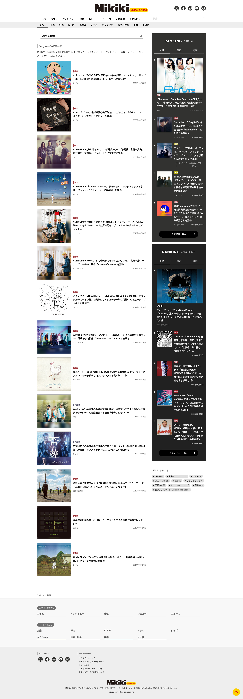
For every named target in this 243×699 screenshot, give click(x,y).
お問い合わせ (84, 665)
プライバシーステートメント (91, 669)
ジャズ (94, 24)
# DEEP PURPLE (160, 481)
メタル (83, 24)
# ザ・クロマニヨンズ (179, 485)
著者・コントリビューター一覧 (91, 661)
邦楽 (52, 24)
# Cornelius (196, 476)
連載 (82, 19)
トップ (42, 19)
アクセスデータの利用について (91, 672)
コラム (54, 19)
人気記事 (120, 19)
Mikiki (39, 595)
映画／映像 (123, 24)
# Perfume (158, 476)
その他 (145, 24)
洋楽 (61, 24)
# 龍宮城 (177, 481)
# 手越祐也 (198, 485)
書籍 (135, 24)
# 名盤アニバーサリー (176, 476)
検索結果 (48, 595)
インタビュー (68, 19)
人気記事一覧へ (178, 234)
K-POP (71, 24)
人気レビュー (136, 19)
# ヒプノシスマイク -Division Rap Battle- (171, 490)
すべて (42, 24)
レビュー (93, 19)
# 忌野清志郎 (159, 485)
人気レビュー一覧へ (178, 452)
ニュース (106, 19)
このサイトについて (87, 658)
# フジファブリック (193, 481)
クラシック (107, 24)
